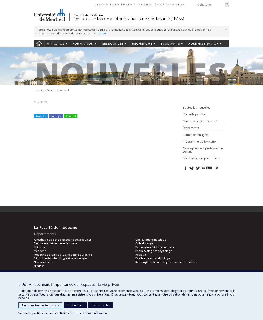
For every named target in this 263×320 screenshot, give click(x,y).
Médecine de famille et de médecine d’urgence (63, 254)
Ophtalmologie (144, 243)
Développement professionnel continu (203, 150)
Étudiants (170, 43)
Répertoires (101, 4)
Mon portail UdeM (176, 4)
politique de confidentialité (49, 313)
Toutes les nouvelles (196, 107)
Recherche (142, 43)
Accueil (39, 43)
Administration (203, 43)
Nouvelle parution (194, 114)
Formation (83, 43)
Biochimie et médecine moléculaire (55, 243)
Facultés (114, 4)
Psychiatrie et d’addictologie (152, 258)
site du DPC (101, 33)
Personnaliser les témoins (40, 305)
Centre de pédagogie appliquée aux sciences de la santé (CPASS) (129, 18)
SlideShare (191, 168)
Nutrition (39, 266)
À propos (56, 43)
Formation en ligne (195, 134)
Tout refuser (75, 305)
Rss (217, 168)
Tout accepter (100, 305)
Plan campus (145, 4)
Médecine (40, 251)
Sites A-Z (159, 4)
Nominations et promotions (201, 158)
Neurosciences (43, 262)
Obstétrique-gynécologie (150, 239)
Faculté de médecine (89, 15)
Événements (191, 128)
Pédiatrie (141, 254)
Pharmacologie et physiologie (153, 251)
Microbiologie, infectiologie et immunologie (60, 258)
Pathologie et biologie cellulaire (154, 247)
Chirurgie (39, 247)
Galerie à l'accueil (58, 90)
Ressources (113, 43)
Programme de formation (200, 141)
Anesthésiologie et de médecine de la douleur (62, 239)
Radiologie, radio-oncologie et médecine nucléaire (166, 262)
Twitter (197, 168)
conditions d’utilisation (92, 313)
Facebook (185, 168)
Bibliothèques (128, 4)
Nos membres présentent (200, 121)
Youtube (207, 168)
